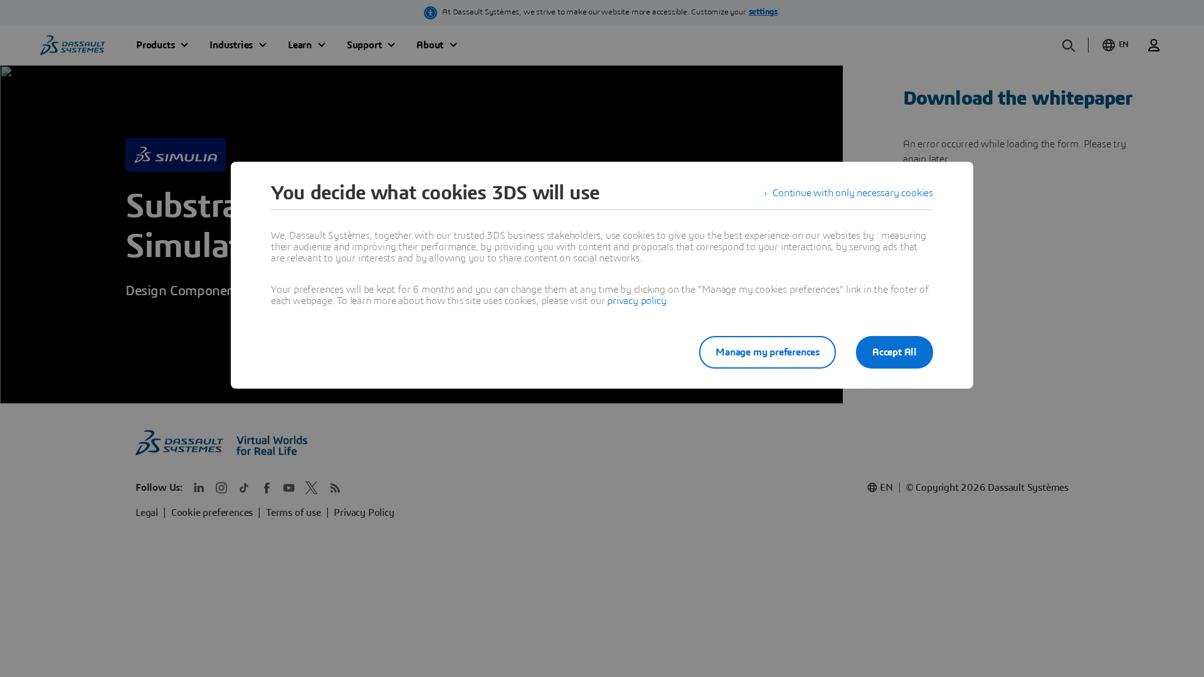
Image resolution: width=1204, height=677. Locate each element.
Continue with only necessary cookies (853, 193)
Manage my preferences (768, 352)
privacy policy (636, 301)
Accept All (894, 352)
